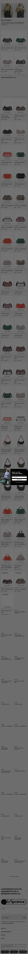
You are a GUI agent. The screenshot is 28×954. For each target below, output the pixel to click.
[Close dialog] (27, 469)
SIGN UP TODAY (19, 479)
